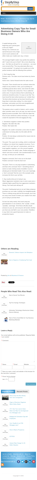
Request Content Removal (24, 458)
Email (15, 364)
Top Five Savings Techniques (17, 302)
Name (4, 364)
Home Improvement (8, 458)
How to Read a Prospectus (17, 430)
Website (26, 364)
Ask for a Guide (7, 454)
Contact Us (5, 456)
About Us (27, 454)
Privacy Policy (30, 456)
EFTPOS (12, 436)
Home (2, 18)
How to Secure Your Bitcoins (17, 295)
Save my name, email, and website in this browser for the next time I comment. (18, 372)
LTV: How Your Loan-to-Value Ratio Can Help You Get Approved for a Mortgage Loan (19, 410)
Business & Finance (12, 18)
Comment (5, 340)
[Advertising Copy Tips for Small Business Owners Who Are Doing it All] (28, 48)
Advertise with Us (18, 454)
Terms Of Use (21, 456)
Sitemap (12, 456)
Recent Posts (22, 391)
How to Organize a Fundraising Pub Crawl (20, 260)
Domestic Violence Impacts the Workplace (20, 252)
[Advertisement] (19, 38)
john (8, 275)
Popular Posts (8, 391)
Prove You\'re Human (9, 376)
